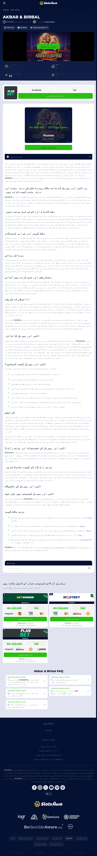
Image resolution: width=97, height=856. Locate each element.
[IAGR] (21, 817)
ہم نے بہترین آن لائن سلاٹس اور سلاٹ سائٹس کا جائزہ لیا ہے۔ (65, 547)
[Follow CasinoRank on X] (45, 787)
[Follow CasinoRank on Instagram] (39, 787)
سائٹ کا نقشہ (78, 853)
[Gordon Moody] (71, 817)
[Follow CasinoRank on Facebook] (33, 787)
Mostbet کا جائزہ (72, 623)
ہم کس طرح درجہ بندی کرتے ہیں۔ (48, 759)
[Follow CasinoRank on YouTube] (50, 787)
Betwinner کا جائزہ (25, 623)
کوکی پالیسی (39, 853)
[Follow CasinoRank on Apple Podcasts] (62, 787)
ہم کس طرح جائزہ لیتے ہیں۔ (48, 754)
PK (47, 794)
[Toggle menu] (4, 3)
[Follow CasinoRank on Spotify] (56, 787)
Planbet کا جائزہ (25, 659)
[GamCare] (50, 817)
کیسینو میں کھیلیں (48, 46)
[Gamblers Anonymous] (33, 817)
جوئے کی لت (58, 853)
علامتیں (48, 730)
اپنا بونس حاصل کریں (55, 96)
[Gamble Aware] (43, 826)
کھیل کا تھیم (86, 347)
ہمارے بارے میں (48, 746)
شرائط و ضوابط (18, 853)
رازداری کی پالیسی (48, 750)
